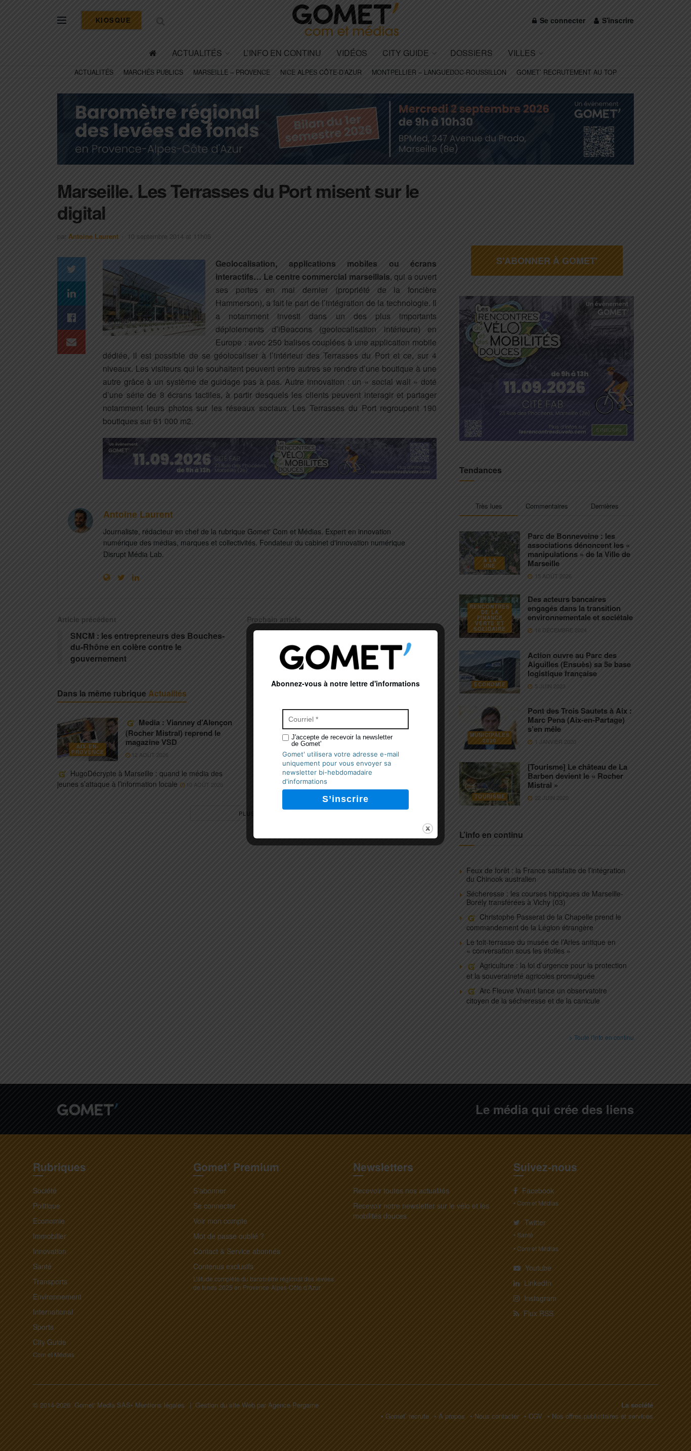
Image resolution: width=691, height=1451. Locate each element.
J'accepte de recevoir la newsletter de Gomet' (342, 740)
